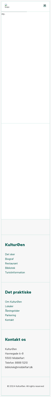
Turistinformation (15, 272)
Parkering (10, 315)
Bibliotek (10, 268)
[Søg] (13, 14)
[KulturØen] (7, 6)
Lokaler (9, 306)
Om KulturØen (13, 301)
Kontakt (9, 319)
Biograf (9, 259)
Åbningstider (12, 310)
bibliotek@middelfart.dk (19, 367)
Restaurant (11, 263)
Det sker (10, 254)
